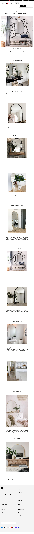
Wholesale (19, 506)
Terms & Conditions (20, 498)
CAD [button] (10, 0)
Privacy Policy (20, 500)
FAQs (2, 506)
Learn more (23, 5)
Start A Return (3, 509)
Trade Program (20, 507)
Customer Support (29, 0)
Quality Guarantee (4, 510)
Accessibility (19, 515)
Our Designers (20, 492)
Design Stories (20, 495)
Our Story (19, 489)
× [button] (32, 1)
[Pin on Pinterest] (12, 480)
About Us (19, 0)
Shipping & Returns (4, 507)
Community (19, 497)
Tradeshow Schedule (21, 509)
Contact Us (2, 512)
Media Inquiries (20, 510)
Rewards (23, 0)
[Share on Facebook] (10, 480)
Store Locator (19, 512)
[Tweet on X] (9, 480)
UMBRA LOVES (17, 11)
